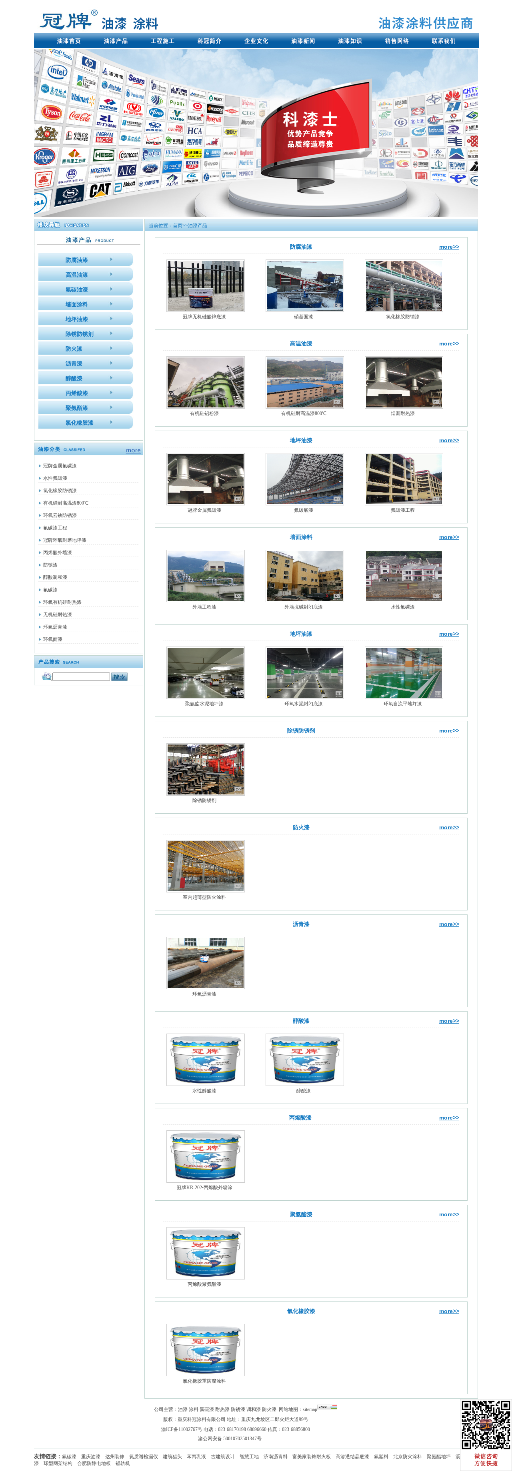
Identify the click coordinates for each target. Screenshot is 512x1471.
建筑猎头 (172, 1456)
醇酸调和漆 (55, 577)
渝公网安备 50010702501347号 (230, 1438)
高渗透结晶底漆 (352, 1456)
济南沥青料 (276, 1456)
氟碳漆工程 (55, 528)
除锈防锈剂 (301, 731)
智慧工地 (249, 1456)
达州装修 (114, 1456)
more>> (449, 247)
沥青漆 (301, 924)
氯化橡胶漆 (301, 1311)
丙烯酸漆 (301, 1118)
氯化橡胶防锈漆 (60, 490)
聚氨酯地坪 (439, 1456)
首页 (177, 225)
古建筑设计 (223, 1456)
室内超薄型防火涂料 (204, 897)
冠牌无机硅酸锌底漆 (204, 316)
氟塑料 (381, 1456)
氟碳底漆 (303, 510)
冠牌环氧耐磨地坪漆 (64, 540)
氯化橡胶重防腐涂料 (204, 1381)
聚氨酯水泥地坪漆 (204, 704)
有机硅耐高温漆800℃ (65, 503)
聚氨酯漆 (301, 1215)
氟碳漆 (50, 590)
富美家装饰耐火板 (311, 1456)
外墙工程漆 (204, 607)
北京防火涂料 (407, 1456)
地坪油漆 (301, 440)
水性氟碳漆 (55, 478)
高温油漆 (301, 344)
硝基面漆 (303, 316)
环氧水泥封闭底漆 (303, 704)
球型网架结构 (58, 1463)
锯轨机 (123, 1463)
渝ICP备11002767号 (181, 1429)
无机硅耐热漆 (57, 614)
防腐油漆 (301, 247)
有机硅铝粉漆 (204, 413)
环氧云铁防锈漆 (60, 515)
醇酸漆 (301, 1021)
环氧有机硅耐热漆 (62, 602)
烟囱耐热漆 (403, 413)
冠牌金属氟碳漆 (60, 466)
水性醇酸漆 (204, 1091)
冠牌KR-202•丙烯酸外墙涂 (204, 1187)
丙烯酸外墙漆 (57, 552)
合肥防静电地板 (94, 1463)
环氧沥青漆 (55, 627)
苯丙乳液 (196, 1456)
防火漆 (301, 827)
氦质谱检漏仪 (143, 1456)
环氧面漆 (52, 639)
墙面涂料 (301, 537)
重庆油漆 (90, 1456)
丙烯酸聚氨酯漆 (204, 1284)
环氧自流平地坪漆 (403, 704)
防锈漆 (50, 565)
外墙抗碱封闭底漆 (303, 607)
